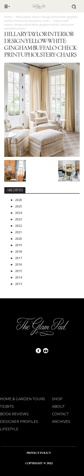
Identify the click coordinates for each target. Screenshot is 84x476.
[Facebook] (38, 350)
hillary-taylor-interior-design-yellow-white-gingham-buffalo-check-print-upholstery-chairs (41, 19)
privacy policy (39, 453)
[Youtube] (45, 350)
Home (8, 17)
